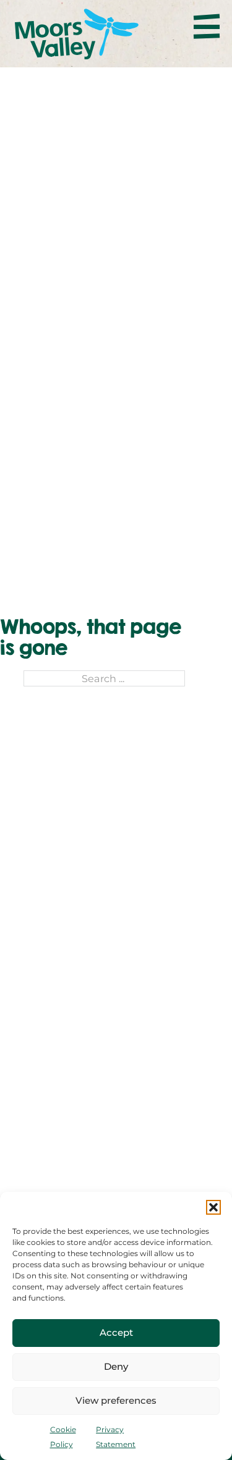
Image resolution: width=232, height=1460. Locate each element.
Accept (116, 1332)
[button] (213, 1207)
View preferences (116, 1400)
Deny (116, 1366)
